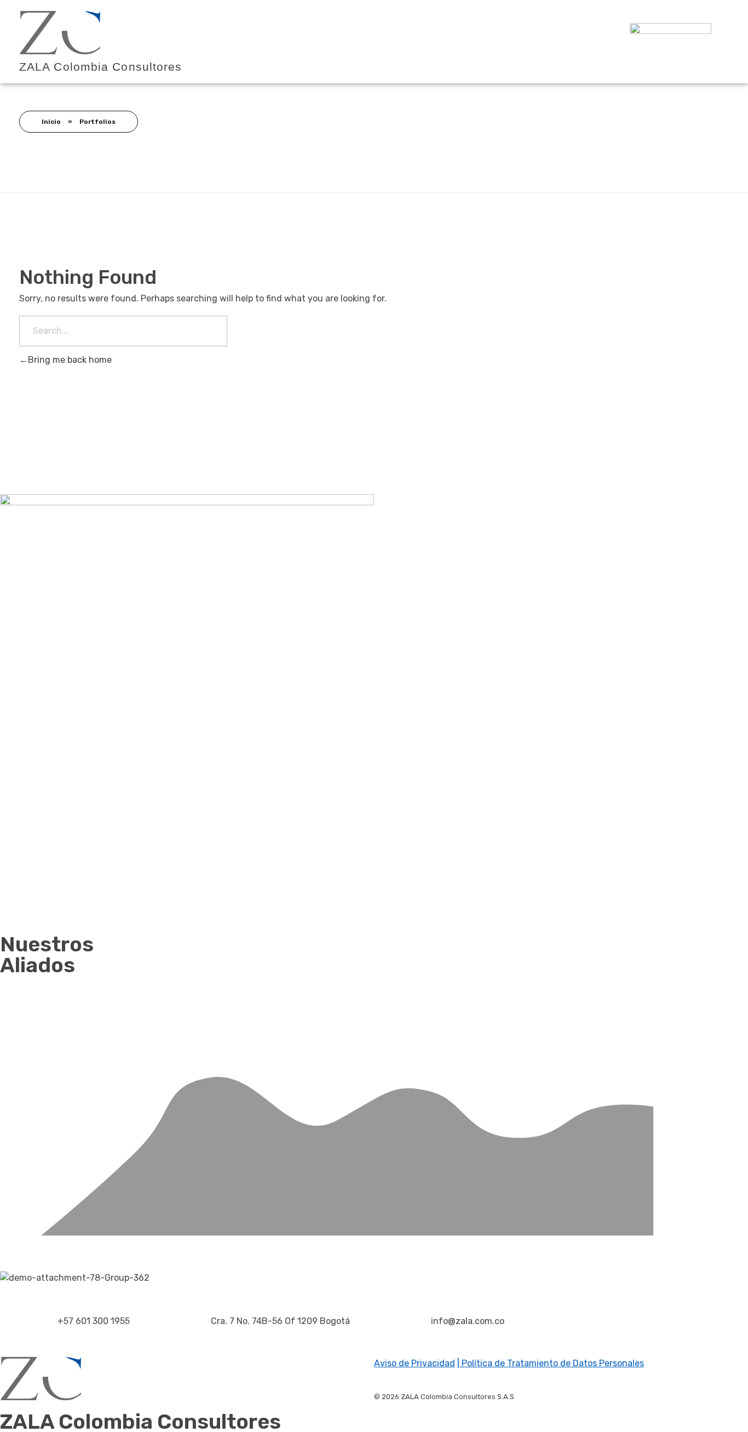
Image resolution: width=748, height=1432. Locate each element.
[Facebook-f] (575, 1339)
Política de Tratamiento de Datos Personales (551, 1363)
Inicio (51, 121)
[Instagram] (604, 1339)
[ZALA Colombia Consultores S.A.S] (60, 32)
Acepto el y (538, 868)
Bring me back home (70, 360)
